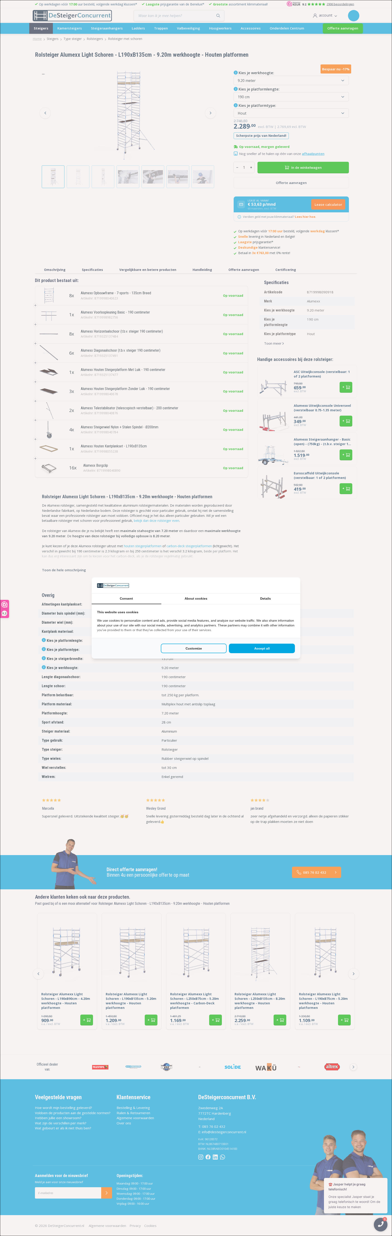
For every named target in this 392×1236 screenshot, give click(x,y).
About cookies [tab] (196, 598)
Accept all (262, 648)
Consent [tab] (126, 598)
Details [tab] (265, 598)
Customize (194, 648)
